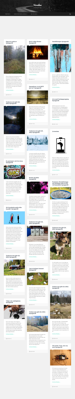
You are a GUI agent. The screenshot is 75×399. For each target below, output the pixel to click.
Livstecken (55, 131)
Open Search (70, 14)
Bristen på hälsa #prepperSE (34, 178)
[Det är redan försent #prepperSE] (37, 53)
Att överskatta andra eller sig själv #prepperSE (14, 208)
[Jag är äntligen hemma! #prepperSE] (37, 279)
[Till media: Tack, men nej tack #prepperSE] (60, 357)
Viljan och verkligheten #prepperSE (13, 301)
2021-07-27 (9, 200)
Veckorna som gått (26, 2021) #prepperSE (13, 102)
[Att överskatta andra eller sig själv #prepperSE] (14, 217)
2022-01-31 (9, 94)
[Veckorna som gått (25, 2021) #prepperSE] (37, 143)
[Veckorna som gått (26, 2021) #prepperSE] (14, 120)
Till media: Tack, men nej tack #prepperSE (60, 346)
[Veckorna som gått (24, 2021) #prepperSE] (37, 234)
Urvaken (37, 5)
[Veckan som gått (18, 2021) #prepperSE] (37, 324)
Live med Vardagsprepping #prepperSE (60, 99)
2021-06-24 (9, 248)
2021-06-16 (55, 279)
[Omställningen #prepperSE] (60, 58)
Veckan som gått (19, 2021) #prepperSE (60, 287)
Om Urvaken (34, 14)
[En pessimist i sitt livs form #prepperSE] (14, 172)
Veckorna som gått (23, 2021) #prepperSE (59, 228)
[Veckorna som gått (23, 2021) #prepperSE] (60, 246)
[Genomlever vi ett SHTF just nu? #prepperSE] (37, 97)
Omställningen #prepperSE (60, 41)
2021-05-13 (9, 338)
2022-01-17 (32, 79)
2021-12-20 (55, 124)
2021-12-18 (9, 153)
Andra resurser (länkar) (20, 14)
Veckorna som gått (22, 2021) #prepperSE (13, 256)
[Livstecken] (60, 144)
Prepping (7, 14)
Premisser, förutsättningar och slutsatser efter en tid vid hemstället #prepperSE (60, 183)
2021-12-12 (32, 170)
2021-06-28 (55, 220)
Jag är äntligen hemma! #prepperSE (36, 269)
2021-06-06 (9, 293)
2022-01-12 (55, 91)
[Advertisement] (37, 28)
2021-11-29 (55, 174)
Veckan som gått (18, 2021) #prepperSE (37, 312)
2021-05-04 (55, 386)
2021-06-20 (32, 261)
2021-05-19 (32, 304)
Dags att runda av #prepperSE (11, 42)
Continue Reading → (10, 90)
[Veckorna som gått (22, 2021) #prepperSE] (14, 267)
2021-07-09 (32, 214)
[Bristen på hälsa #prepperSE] (37, 188)
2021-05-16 (55, 338)
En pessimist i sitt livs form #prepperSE (14, 161)
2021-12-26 (32, 123)
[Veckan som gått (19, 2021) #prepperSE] (60, 305)
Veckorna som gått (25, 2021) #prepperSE (36, 131)
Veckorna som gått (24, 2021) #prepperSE (36, 222)
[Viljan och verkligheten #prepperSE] (14, 312)
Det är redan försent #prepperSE (35, 42)
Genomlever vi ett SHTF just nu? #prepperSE (36, 87)
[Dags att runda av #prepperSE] (14, 60)
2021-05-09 (32, 351)
